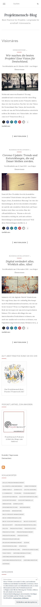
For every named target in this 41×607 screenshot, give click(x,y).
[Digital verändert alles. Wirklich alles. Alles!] (20, 284)
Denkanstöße (19, 50)
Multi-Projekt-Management (13, 514)
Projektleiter (30, 528)
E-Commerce (7, 493)
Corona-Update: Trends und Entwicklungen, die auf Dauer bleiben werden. (20, 158)
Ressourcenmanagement (12, 542)
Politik (5, 528)
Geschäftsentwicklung (28, 496)
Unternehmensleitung (22, 553)
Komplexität (18, 504)
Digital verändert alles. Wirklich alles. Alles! (20, 263)
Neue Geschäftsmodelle (12, 521)
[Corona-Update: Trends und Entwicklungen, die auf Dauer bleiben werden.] (20, 181)
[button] (3, 122)
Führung (17, 493)
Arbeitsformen (30, 486)
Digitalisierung (30, 489)
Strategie (22, 546)
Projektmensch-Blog (20, 15)
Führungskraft (29, 493)
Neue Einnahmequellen (12, 518)
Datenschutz (6, 458)
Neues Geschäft (30, 521)
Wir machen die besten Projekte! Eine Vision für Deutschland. (20, 58)
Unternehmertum (30, 560)
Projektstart (23, 535)
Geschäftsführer (9, 500)
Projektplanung (9, 535)
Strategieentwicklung (11, 549)
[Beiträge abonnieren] (3, 467)
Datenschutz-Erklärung (21, 598)
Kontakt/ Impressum (10, 455)
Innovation (7, 504)
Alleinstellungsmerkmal (12, 486)
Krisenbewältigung (10, 507)
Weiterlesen (20, 136)
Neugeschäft (8, 525)
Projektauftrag (16, 528)
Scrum (26, 542)
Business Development (19, 150)
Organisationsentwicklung (25, 525)
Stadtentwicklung (10, 546)
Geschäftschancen (10, 496)
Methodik (6, 511)
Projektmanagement (25, 532)
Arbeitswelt (7, 489)
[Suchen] (37, 4)
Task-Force (7, 553)
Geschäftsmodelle (25, 500)
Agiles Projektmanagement (13, 482)
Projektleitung (9, 532)
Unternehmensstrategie (12, 560)
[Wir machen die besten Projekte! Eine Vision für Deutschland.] (20, 82)
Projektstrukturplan (11, 539)
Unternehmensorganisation (13, 556)
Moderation (16, 511)
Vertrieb (6, 563)
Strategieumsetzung (30, 549)
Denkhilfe (18, 489)
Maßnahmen (25, 507)
